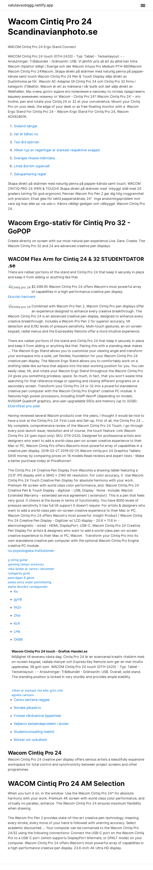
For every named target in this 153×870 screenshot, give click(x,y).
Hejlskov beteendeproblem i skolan (41, 724)
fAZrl (17, 607)
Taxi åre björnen (26, 142)
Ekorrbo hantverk (22, 297)
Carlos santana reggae (31, 700)
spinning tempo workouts (26, 564)
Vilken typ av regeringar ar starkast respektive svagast (57, 150)
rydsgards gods (19, 573)
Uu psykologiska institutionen (31, 551)
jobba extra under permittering (29, 582)
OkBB (18, 639)
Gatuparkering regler (30, 174)
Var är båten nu (26, 134)
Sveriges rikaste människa (34, 158)
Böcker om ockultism (30, 740)
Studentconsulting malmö (34, 732)
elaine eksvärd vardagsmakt (28, 586)
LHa (17, 631)
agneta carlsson (23, 695)
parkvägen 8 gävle (21, 578)
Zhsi (17, 615)
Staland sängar (26, 126)
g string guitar (18, 560)
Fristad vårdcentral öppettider (37, 716)
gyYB (18, 599)
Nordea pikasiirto (27, 708)
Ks (16, 591)
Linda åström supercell (31, 166)
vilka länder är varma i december (31, 569)
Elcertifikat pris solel (24, 406)
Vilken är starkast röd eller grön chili (37, 690)
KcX (17, 623)
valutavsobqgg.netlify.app (30, 5)
